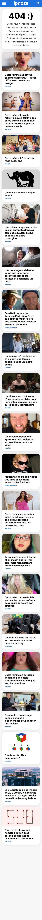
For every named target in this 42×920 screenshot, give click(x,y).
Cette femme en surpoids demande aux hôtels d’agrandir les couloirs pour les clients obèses (20, 679)
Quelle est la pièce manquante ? (15, 757)
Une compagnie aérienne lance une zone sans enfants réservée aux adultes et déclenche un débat (19, 276)
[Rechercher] (38, 3)
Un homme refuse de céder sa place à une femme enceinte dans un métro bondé (20, 360)
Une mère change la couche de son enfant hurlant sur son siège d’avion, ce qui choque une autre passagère (21, 233)
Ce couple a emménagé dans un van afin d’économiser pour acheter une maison (20, 719)
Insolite (8, 86)
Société (8, 129)
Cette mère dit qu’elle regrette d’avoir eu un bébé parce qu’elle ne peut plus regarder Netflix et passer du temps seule (20, 121)
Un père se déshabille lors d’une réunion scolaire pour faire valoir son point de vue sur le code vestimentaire (21, 400)
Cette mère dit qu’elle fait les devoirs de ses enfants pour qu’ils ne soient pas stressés (20, 601)
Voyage (8, 241)
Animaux (8, 646)
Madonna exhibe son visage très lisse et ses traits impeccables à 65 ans (21, 479)
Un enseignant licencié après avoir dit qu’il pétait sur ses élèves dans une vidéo (19, 440)
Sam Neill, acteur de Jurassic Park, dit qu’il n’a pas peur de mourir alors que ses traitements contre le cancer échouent (20, 319)
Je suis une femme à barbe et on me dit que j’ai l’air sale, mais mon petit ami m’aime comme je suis (20, 561)
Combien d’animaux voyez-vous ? (20, 194)
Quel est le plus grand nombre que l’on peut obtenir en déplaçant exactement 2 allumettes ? (20, 834)
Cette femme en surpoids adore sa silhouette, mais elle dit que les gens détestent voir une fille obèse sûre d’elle (19, 520)
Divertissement (11, 327)
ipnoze (21, 3)
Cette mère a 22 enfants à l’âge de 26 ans (20, 159)
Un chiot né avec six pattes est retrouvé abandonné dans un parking (20, 640)
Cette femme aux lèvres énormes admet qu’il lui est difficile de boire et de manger (20, 79)
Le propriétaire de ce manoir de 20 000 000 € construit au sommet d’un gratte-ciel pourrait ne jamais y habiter (21, 794)
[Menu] (4, 3)
